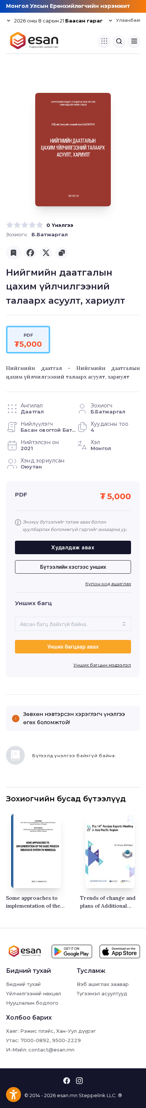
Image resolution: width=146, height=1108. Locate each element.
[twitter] (46, 252)
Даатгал (32, 412)
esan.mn (67, 1095)
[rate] (9, 225)
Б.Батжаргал (49, 234)
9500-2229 (66, 1040)
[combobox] (73, 624)
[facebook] (30, 252)
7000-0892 (35, 1040)
